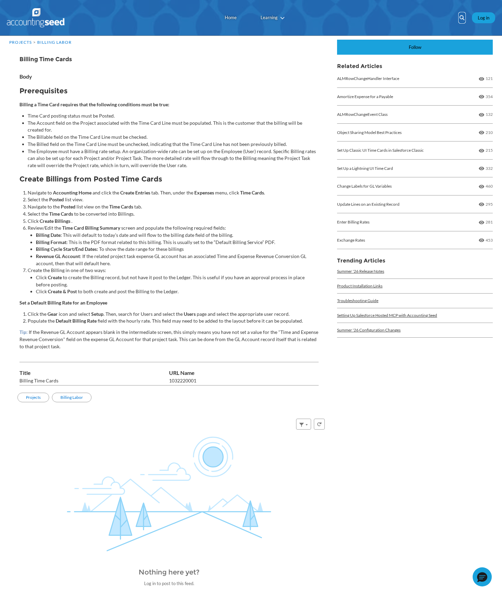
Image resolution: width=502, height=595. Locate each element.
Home (231, 17)
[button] (482, 576)
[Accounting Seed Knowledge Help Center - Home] (36, 17)
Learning (269, 17)
